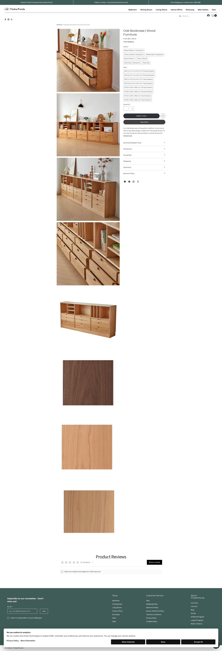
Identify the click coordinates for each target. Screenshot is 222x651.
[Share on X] (138, 181)
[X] (11, 19)
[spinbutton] (129, 109)
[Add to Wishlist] (162, 115)
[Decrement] (125, 109)
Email (9, 607)
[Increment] (132, 109)
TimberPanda (17, 9)
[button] (214, 15)
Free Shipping (128, 42)
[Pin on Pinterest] (129, 181)
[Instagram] (8, 19)
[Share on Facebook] (124, 181)
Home (59, 25)
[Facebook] (5, 19)
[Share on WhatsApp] (133, 181)
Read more (127, 136)
